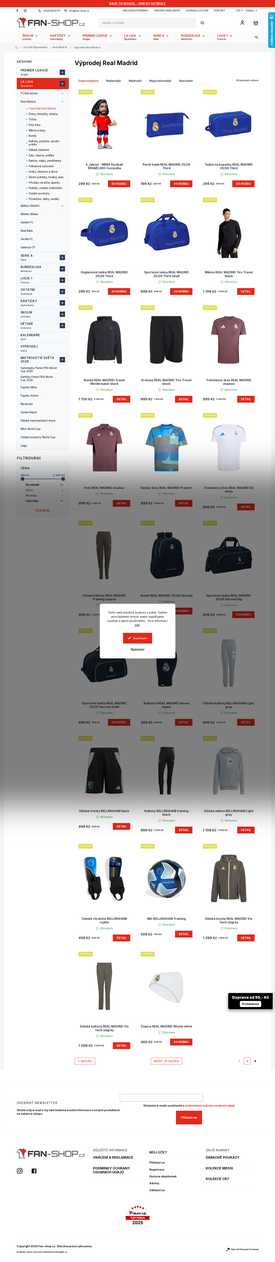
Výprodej (29, 348)
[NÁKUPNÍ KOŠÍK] (256, 23)
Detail (246, 291)
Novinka (44, 495)
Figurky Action (29, 395)
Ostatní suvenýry (39, 193)
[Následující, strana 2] (247, 1061)
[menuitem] (30, 37)
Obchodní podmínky (135, 10)
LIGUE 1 (27, 280)
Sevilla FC (27, 239)
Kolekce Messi (219, 1168)
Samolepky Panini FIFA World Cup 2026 (39, 369)
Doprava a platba (197, 10)
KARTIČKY (29, 303)
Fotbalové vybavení (41, 166)
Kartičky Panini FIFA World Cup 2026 (37, 378)
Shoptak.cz (61, 1252)
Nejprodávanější (160, 80)
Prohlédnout (250, 1004)
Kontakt (219, 10)
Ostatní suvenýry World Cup (38, 437)
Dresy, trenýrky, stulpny (43, 113)
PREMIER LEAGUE (34, 72)
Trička (32, 119)
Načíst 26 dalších (166, 1061)
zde (137, 625)
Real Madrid (28, 101)
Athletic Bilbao (29, 214)
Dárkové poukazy (223, 1157)
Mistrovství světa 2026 (37, 359)
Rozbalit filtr (43, 510)
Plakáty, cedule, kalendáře (45, 187)
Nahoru (86, 1061)
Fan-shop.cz (17, 10)
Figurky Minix (29, 387)
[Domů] (17, 47)
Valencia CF (28, 247)
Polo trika (34, 124)
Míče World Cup (31, 428)
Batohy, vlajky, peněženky (45, 160)
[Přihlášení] (242, 22)
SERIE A (27, 257)
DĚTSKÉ (27, 325)
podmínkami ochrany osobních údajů (210, 1105)
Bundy (33, 135)
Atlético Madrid (30, 205)
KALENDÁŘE (30, 337)
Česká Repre (29, 412)
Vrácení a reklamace (167, 10)
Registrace (156, 1169)
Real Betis (27, 230)
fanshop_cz (25, 10)
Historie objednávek (163, 1176)
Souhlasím (140, 638)
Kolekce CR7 (217, 1179)
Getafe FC (27, 222)
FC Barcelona (29, 93)
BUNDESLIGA (31, 269)
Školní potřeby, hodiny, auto (46, 177)
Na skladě (44, 484)
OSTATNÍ (28, 291)
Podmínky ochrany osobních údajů (111, 1170)
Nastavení (137, 649)
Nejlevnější (113, 80)
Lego (24, 445)
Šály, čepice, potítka (41, 155)
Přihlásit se (189, 1117)
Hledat (204, 22)
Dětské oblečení (39, 149)
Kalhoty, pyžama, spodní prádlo (44, 143)
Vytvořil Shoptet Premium (245, 1249)
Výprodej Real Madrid (42, 108)
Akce (44, 490)
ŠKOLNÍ (27, 314)
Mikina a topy (37, 130)
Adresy (154, 1183)
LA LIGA (27, 83)
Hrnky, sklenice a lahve (43, 171)
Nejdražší (135, 80)
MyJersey (27, 403)
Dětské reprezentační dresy (38, 420)
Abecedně (186, 80)
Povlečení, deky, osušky (44, 198)
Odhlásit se (157, 1190)
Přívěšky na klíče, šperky (44, 182)
